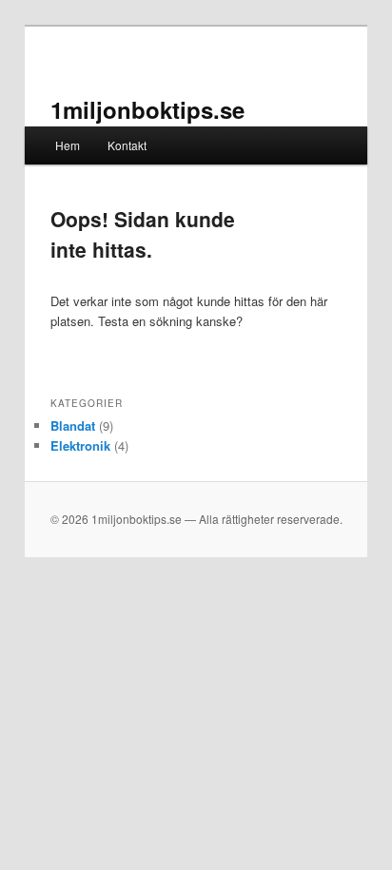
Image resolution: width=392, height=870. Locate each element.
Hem (67, 145)
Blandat (72, 425)
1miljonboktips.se (147, 109)
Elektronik (80, 445)
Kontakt (127, 145)
